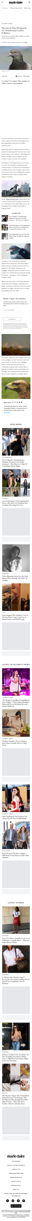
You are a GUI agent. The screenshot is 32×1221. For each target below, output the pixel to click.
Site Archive (16, 1161)
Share (5, 76)
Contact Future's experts (16, 1165)
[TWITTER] (15, 402)
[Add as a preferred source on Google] (16, 1206)
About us (16, 1189)
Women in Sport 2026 (16, 8)
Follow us (20, 76)
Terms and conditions (16, 1173)
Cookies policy (16, 1185)
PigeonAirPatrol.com (12, 199)
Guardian (4, 270)
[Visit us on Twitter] (7, 1200)
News (26, 42)
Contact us (16, 1169)
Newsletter (27, 76)
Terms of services (20, 323)
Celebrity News (7, 23)
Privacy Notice (22, 324)
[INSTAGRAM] (17, 402)
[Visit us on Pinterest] (23, 1200)
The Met (23, 362)
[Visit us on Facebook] (18, 1200)
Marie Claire (6, 42)
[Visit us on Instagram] (13, 1200)
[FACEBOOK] (13, 402)
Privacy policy (16, 1181)
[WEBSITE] (19, 402)
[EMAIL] (22, 402)
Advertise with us (16, 1177)
